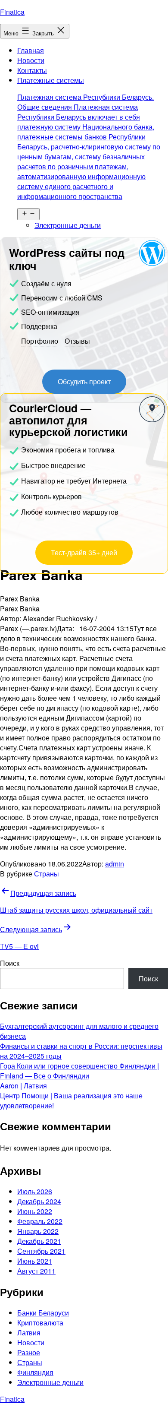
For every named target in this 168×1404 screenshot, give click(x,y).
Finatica (12, 12)
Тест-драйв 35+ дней (84, 552)
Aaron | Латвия (23, 1086)
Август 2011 (36, 1271)
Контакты (32, 70)
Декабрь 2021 (39, 1241)
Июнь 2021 (34, 1261)
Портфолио (39, 341)
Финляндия (35, 1372)
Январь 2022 (38, 1231)
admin (114, 864)
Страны (46, 874)
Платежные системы (88, 138)
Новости (30, 60)
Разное (28, 1352)
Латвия (28, 1333)
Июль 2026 (34, 1191)
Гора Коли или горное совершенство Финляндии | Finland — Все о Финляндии (79, 1071)
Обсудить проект (84, 381)
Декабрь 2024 (39, 1201)
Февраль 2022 (39, 1221)
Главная (30, 50)
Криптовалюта (40, 1323)
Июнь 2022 (34, 1211)
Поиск (9, 963)
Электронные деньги (67, 225)
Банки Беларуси (43, 1313)
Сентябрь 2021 (41, 1251)
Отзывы (77, 341)
